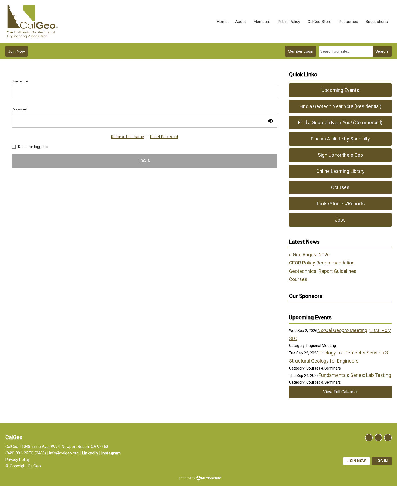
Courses (298, 279)
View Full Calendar (340, 391)
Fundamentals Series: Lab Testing (355, 375)
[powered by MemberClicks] (198, 479)
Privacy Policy (17, 459)
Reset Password (164, 137)
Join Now (16, 51)
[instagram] (378, 437)
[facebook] (369, 437)
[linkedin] (388, 437)
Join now (356, 461)
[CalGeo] (32, 21)
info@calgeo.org (64, 453)
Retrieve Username (127, 137)
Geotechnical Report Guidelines (322, 271)
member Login (300, 51)
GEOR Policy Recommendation (322, 263)
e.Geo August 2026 (309, 254)
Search (381, 51)
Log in (382, 461)
